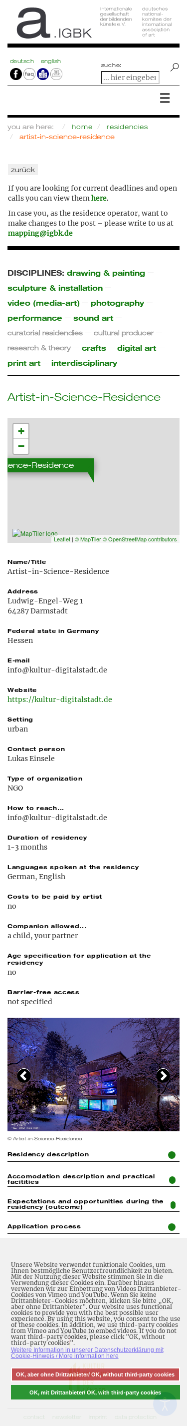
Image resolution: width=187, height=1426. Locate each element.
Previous (23, 1074)
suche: (111, 65)
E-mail (18, 659)
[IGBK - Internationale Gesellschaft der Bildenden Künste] (93, 26)
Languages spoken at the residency (73, 866)
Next (163, 1074)
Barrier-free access (43, 991)
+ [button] (21, 431)
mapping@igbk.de (40, 233)
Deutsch (23, 61)
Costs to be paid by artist (54, 896)
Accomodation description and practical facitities (81, 1178)
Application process (44, 1225)
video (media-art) (43, 302)
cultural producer (124, 332)
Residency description (48, 1153)
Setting (20, 719)
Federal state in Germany (53, 630)
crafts (94, 347)
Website (22, 689)
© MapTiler (88, 539)
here (99, 198)
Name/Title (26, 561)
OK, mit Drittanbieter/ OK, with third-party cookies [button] (95, 1392)
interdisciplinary (84, 362)
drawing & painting (106, 272)
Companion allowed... (47, 925)
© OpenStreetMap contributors (140, 539)
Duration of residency (47, 837)
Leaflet (62, 539)
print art (23, 362)
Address (22, 590)
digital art (136, 347)
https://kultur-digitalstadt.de (59, 699)
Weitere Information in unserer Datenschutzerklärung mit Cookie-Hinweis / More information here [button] (87, 1352)
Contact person (36, 748)
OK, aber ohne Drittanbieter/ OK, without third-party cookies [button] (95, 1374)
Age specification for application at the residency (79, 959)
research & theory (39, 347)
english (51, 61)
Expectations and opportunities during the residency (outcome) (85, 1203)
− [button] (21, 446)
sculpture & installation (55, 287)
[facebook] (16, 73)
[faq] (28, 73)
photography (117, 302)
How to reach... (35, 807)
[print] (56, 73)
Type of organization (45, 778)
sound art (93, 317)
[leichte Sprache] (43, 73)
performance (34, 317)
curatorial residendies (45, 332)
